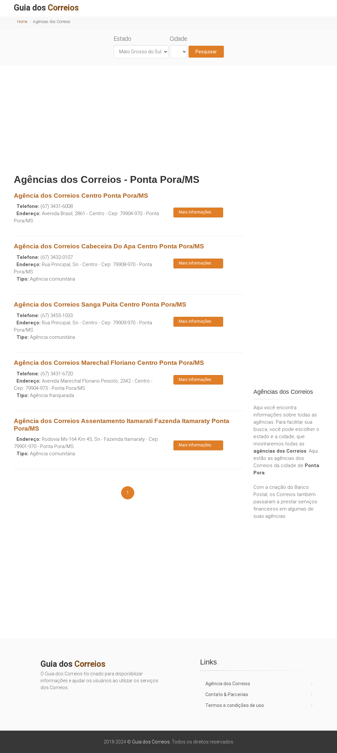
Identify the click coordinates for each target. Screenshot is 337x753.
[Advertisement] (168, 118)
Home (22, 21)
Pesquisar (206, 51)
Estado (122, 38)
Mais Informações (195, 212)
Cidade (178, 38)
